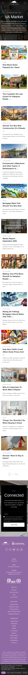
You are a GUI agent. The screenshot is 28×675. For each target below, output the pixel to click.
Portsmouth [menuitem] (14, 630)
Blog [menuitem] (14, 594)
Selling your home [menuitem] (14, 606)
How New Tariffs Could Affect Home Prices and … (13, 351)
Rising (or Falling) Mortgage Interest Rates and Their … (13, 314)
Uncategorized (7, 91)
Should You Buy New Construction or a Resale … (14, 128)
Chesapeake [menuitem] (14, 623)
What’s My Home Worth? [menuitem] (14, 611)
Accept (3, 672)
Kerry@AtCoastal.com (14, 566)
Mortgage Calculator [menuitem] (14, 613)
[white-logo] (5, 543)
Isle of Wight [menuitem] (14, 638)
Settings (25, 672)
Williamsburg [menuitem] (14, 640)
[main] (14, 268)
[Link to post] (14, 52)
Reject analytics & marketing (14, 672)
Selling (9, 235)
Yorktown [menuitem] (14, 642)
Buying (4, 62)
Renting (9, 453)
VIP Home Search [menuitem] (14, 609)
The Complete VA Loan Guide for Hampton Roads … (13, 96)
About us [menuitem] (14, 590)
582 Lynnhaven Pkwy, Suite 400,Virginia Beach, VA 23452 (14, 573)
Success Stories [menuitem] (14, 592)
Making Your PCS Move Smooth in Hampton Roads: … (13, 276)
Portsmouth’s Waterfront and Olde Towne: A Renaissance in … (13, 165)
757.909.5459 (14, 561)
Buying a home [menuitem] (14, 604)
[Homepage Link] (14, 3)
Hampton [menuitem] (14, 633)
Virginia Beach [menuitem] (14, 621)
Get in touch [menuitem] (14, 597)
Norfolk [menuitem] (14, 626)
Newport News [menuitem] (14, 635)
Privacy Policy (13, 521)
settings (12, 669)
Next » (17, 474)
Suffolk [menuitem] (14, 628)
